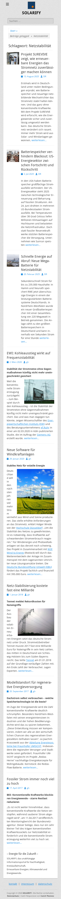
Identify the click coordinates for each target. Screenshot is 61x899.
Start (13, 30)
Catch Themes (47, 896)
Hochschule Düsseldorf (29, 527)
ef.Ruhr (45, 427)
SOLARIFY (31, 13)
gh (27, 362)
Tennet (30, 660)
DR (44, 76)
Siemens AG (43, 434)
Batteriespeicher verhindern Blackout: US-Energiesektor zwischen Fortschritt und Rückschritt (37, 160)
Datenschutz (13, 896)
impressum (27, 883)
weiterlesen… (39, 140)
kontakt (13, 883)
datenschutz (45, 883)
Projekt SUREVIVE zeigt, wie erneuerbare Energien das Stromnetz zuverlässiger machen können (37, 63)
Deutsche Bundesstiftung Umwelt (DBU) (29, 567)
